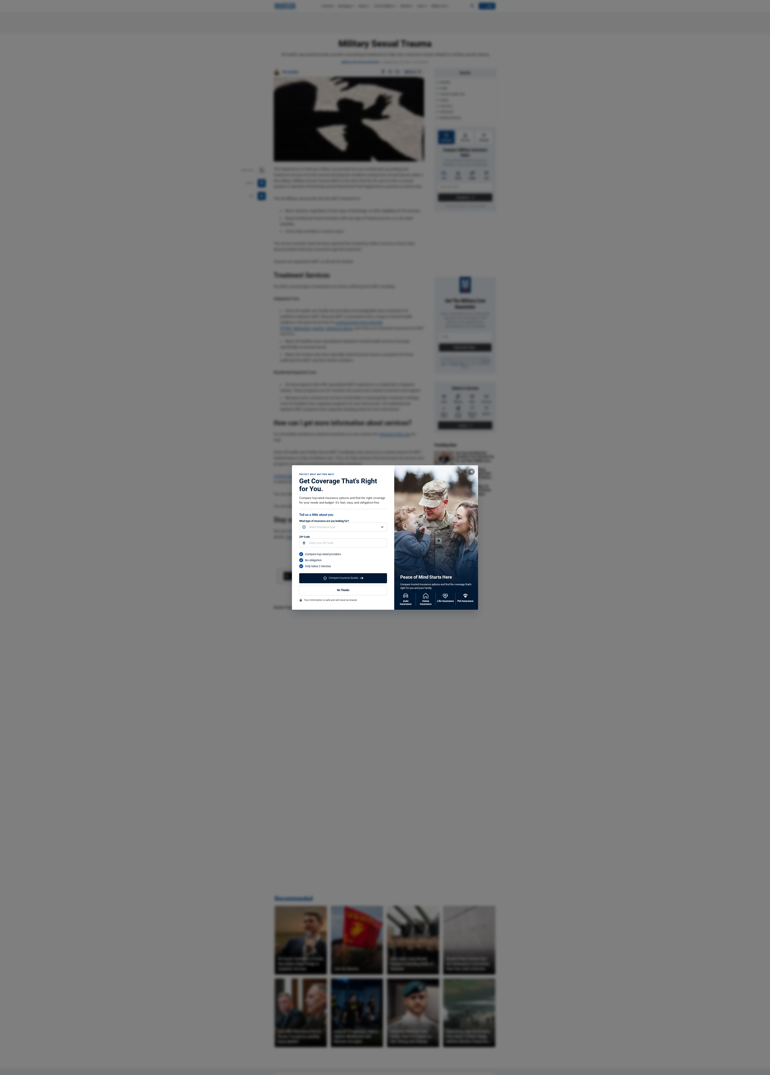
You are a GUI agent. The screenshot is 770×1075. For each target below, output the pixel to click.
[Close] (471, 471)
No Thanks (343, 590)
